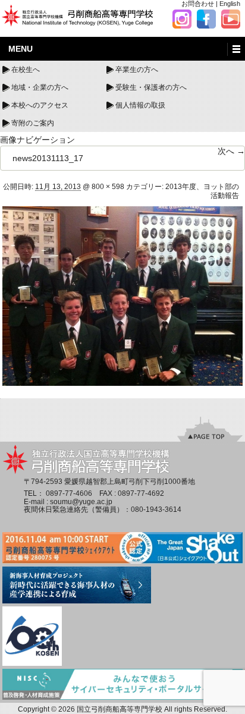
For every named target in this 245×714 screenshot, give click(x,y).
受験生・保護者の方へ (151, 87)
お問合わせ (197, 3)
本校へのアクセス (39, 105)
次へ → (231, 151)
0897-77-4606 (69, 493)
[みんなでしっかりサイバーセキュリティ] (122, 685)
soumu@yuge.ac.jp (81, 501)
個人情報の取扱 (140, 105)
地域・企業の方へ (39, 87)
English (229, 3)
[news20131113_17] (122, 295)
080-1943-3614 (156, 509)
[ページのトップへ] (210, 428)
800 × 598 (108, 186)
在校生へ (25, 69)
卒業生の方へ (136, 69)
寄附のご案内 (32, 123)
